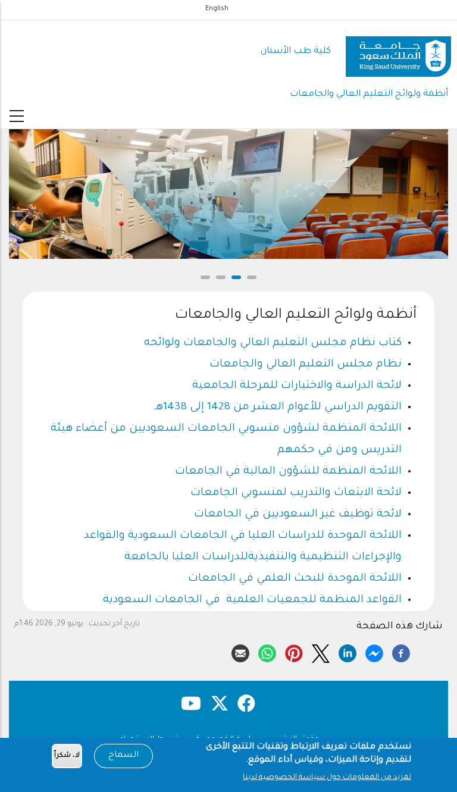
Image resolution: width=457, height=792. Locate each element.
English (216, 8)
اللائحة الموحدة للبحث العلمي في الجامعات (295, 579)
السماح (123, 755)
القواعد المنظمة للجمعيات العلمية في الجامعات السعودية (252, 600)
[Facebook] (401, 651)
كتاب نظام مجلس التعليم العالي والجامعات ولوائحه (273, 343)
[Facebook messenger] (374, 651)
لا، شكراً (67, 756)
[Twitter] (321, 651)
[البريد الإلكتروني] (240, 651)
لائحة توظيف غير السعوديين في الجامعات (298, 515)
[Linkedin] (347, 651)
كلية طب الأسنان (296, 51)
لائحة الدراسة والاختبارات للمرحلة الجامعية (297, 386)
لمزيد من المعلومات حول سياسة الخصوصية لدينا (327, 778)
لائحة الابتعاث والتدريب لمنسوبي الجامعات (296, 493)
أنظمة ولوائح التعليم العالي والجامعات (369, 94)
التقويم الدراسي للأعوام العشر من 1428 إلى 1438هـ (278, 408)
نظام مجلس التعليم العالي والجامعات (305, 365)
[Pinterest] (294, 651)
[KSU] (398, 52)
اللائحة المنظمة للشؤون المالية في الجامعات (288, 472)
